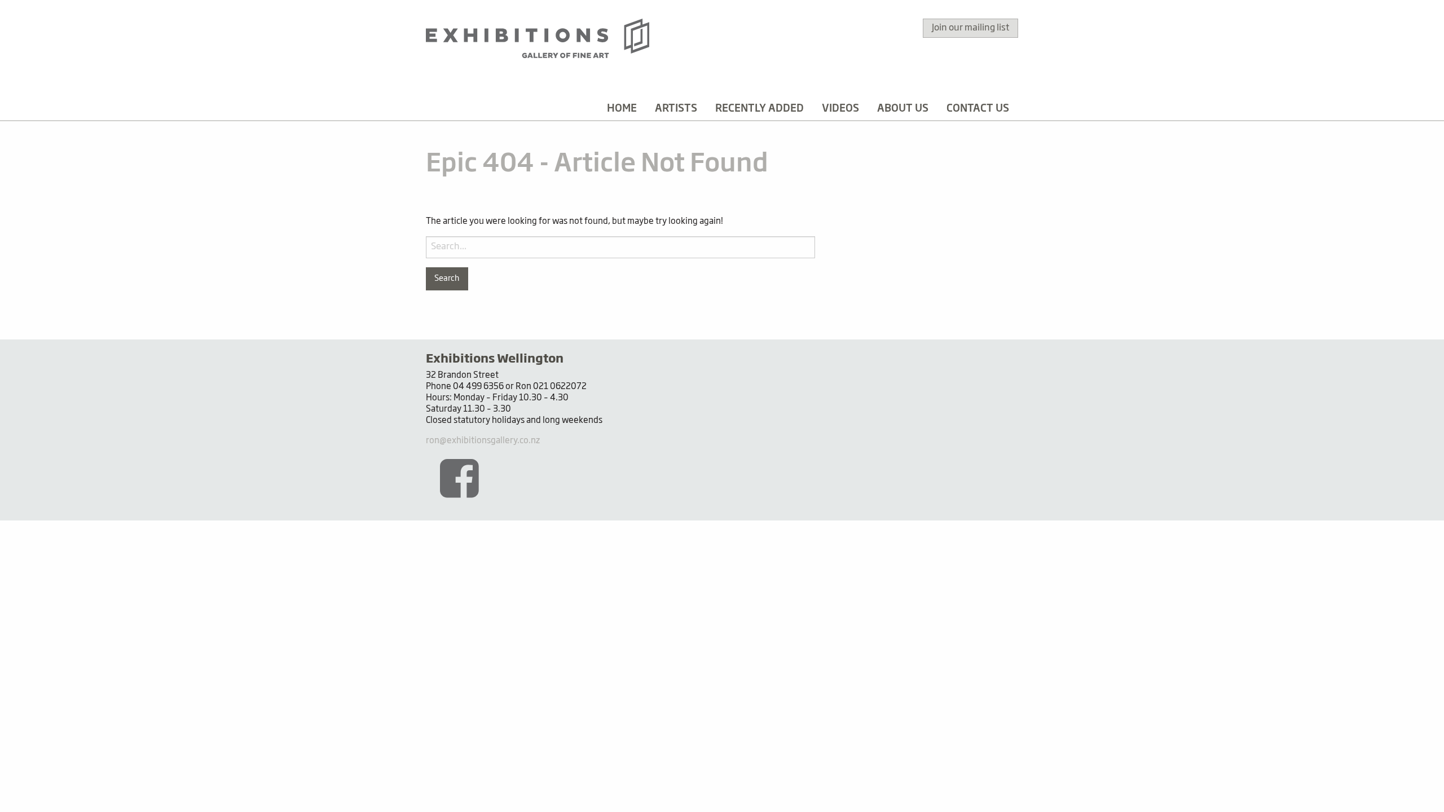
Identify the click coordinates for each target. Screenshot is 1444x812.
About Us (902, 109)
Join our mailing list (970, 28)
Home (622, 109)
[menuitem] (622, 109)
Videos (840, 109)
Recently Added (759, 109)
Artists (676, 109)
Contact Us (977, 109)
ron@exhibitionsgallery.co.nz (483, 440)
